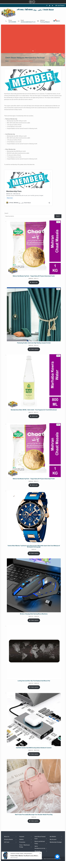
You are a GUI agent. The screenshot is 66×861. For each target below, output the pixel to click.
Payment (21, 836)
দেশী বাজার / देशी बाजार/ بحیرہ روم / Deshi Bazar (35, 10)
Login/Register (61, 5)
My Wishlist (53, 836)
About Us (6, 836)
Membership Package (55, 842)
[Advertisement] (34, 37)
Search (6, 213)
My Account (53, 839)
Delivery (21, 839)
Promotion (22, 842)
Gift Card (6, 842)
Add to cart (35, 282)
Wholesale (37, 851)
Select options (34, 349)
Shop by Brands (8, 839)
